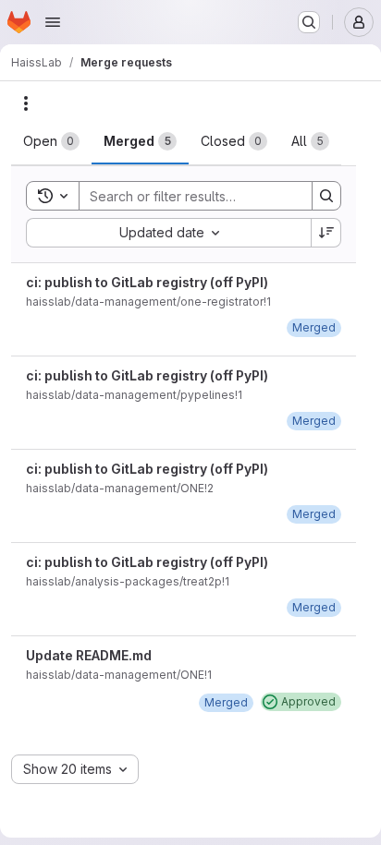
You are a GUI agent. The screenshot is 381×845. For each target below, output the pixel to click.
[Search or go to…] (309, 22)
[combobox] (168, 232)
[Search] (326, 196)
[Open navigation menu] (53, 22)
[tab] (51, 141)
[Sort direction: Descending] (326, 232)
